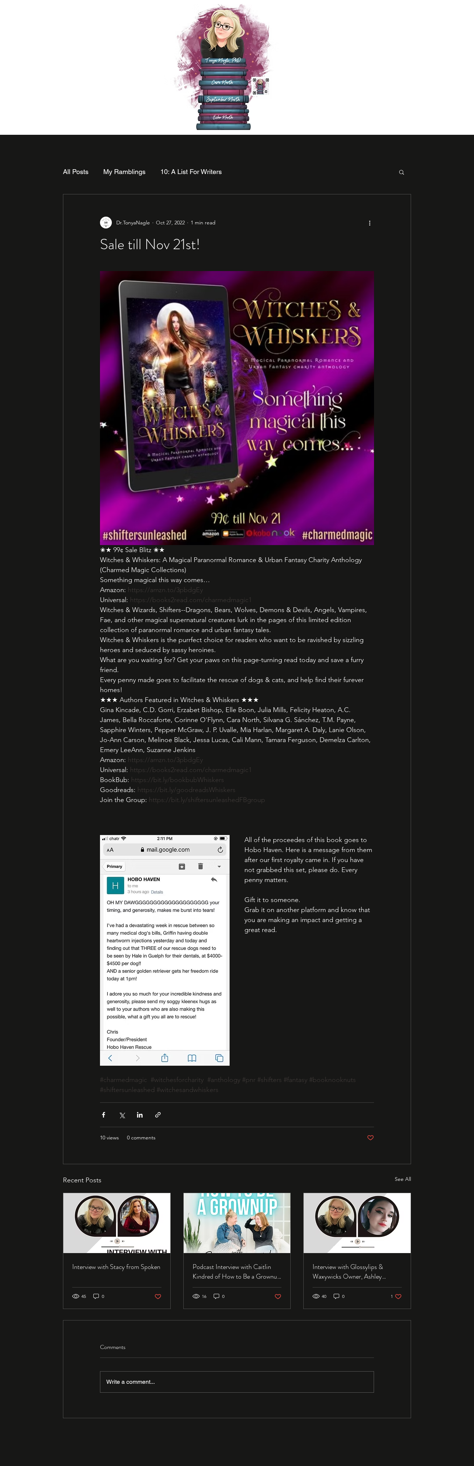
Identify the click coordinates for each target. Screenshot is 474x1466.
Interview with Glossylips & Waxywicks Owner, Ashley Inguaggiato (348, 1271)
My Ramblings (124, 172)
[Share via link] (157, 1114)
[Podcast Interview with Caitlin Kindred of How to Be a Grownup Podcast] (237, 1223)
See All (403, 1179)
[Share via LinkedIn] (139, 1114)
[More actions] (369, 222)
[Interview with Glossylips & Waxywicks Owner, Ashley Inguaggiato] (357, 1223)
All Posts (76, 172)
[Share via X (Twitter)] (121, 1114)
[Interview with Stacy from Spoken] (116, 1223)
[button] (401, 172)
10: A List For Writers (191, 172)
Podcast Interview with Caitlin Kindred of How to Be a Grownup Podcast (236, 1271)
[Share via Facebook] (103, 1114)
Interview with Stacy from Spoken (116, 1267)
